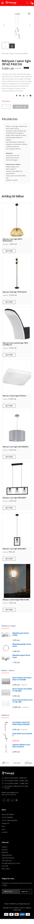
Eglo (7, 53)
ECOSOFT (5, 832)
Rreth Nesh (6, 869)
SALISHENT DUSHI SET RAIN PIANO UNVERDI (21, 723)
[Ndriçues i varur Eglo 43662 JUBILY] (17, 530)
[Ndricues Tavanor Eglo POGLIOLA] (17, 377)
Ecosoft (5, 850)
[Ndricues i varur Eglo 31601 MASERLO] (17, 428)
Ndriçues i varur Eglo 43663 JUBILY (14, 498)
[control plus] (9, 107)
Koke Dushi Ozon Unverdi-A (22, 735)
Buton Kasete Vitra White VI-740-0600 (22, 690)
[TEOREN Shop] (11, 3)
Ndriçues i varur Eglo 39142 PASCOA (18, 53)
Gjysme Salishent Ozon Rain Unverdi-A (21, 746)
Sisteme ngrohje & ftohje (11, 863)
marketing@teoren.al (12, 792)
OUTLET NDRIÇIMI (7, 817)
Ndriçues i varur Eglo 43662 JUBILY (14, 549)
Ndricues (5, 852)
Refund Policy (8, 908)
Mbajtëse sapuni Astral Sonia (21, 656)
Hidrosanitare (7, 855)
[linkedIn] (20, 95)
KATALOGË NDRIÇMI (8, 814)
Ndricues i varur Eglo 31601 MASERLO (16, 447)
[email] (27, 95)
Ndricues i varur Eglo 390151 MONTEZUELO (12, 240)
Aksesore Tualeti (8, 626)
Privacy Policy (19, 908)
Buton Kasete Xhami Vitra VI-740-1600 (22, 701)
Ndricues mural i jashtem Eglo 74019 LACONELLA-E (15, 344)
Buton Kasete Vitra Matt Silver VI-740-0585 (21, 679)
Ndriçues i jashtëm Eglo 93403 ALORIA (16, 600)
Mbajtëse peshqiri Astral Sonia (21, 645)
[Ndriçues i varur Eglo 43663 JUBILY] (17, 479)
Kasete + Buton (7, 670)
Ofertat (5, 847)
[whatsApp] (23, 95)
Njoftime (5, 866)
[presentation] (2, 763)
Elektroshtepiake (8, 858)
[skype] (30, 95)
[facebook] (16, 95)
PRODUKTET (6, 823)
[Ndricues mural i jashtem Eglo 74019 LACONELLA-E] (17, 324)
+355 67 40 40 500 (10, 794)
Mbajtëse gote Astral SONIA (20, 634)
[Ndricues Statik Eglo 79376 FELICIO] (17, 273)
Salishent (5, 715)
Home (3, 53)
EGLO (3, 826)
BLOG (3, 829)
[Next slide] (30, 25)
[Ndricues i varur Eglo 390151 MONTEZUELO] (17, 220)
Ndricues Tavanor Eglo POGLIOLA (14, 396)
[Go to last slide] (4, 25)
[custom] (4, 800)
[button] (5, 45)
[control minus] (3, 107)
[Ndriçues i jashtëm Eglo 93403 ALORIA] (17, 581)
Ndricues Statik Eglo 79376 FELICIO (15, 292)
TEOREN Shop (13, 904)
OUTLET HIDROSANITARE (9, 820)
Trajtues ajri (6, 860)
